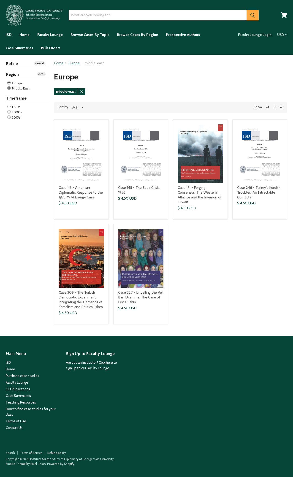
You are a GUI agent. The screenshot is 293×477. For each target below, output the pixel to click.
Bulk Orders (50, 48)
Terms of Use (16, 421)
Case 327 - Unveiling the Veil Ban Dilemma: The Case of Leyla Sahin (140, 297)
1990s (15, 107)
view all (39, 63)
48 (282, 107)
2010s (16, 117)
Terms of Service (31, 453)
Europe (16, 83)
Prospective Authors (183, 35)
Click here (106, 362)
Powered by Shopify (60, 464)
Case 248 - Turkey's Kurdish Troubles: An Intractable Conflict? (258, 192)
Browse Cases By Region (137, 35)
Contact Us (14, 428)
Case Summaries (19, 48)
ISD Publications (18, 389)
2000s (16, 112)
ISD (9, 35)
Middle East (20, 88)
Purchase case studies (22, 376)
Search (10, 453)
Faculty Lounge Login (254, 35)
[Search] (253, 15)
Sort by (62, 107)
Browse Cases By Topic (90, 35)
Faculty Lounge (50, 35)
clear (41, 74)
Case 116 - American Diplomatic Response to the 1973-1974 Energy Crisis (81, 192)
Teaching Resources (21, 402)
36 (274, 107)
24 (267, 107)
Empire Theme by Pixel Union (26, 464)
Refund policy (56, 453)
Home (24, 35)
